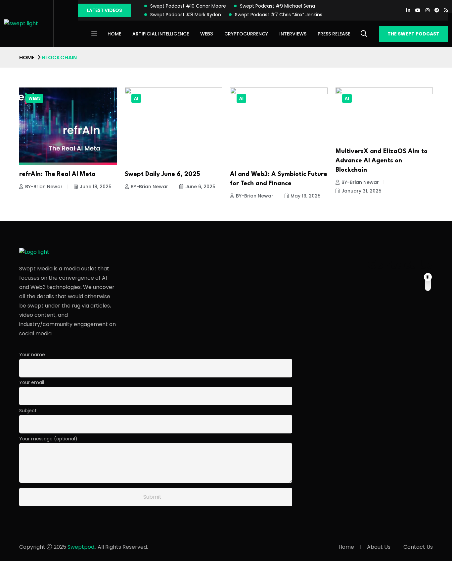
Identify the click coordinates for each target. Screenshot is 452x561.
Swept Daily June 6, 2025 (162, 174)
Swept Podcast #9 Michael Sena (277, 6)
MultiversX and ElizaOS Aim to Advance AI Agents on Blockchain (382, 160)
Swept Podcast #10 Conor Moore (188, 6)
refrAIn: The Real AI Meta (57, 174)
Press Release (334, 33)
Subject (28, 410)
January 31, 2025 (361, 191)
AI (136, 98)
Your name (32, 354)
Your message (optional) (48, 438)
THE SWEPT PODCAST (413, 33)
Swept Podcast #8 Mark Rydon (185, 14)
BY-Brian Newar (44, 186)
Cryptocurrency (246, 33)
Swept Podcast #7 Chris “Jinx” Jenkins (278, 14)
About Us (378, 547)
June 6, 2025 (200, 186)
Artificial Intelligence (160, 33)
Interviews (292, 33)
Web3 (206, 33)
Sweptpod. (81, 547)
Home (114, 33)
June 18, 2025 (96, 186)
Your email (31, 382)
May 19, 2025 (306, 196)
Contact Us (418, 547)
